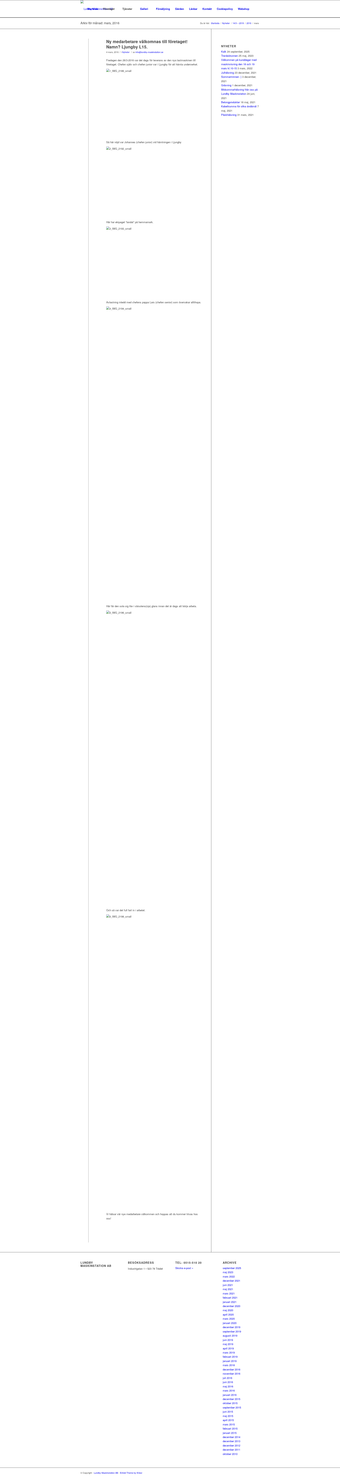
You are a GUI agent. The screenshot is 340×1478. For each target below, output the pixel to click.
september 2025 (232, 1268)
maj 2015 (228, 1416)
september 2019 (232, 1331)
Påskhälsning (229, 115)
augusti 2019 (230, 1335)
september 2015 (232, 1407)
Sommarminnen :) (231, 77)
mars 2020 (229, 1318)
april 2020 (228, 1314)
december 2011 (231, 1449)
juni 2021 (228, 1285)
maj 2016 (228, 1386)
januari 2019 (230, 1361)
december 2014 (231, 1437)
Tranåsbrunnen (229, 56)
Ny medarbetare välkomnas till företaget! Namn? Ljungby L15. (147, 44)
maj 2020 (228, 1310)
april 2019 (228, 1348)
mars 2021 (229, 1293)
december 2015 (231, 1399)
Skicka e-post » (184, 1268)
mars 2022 (229, 1276)
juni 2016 (228, 1382)
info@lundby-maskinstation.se (149, 52)
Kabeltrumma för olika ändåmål (239, 106)
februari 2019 (230, 1356)
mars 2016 (229, 1390)
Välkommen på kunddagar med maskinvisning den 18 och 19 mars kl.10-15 (239, 64)
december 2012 (231, 1445)
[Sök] (256, 9)
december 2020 (231, 1306)
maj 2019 (228, 1344)
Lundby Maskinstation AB (106, 1472)
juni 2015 (228, 1411)
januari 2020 (230, 1323)
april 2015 (228, 1420)
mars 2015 (229, 1424)
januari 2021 (230, 1302)
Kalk (223, 51)
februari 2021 (230, 1297)
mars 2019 (229, 1352)
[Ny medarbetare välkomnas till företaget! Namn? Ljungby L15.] (88, 48)
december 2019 (231, 1327)
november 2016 (231, 1373)
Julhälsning (227, 72)
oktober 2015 (230, 1403)
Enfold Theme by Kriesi (131, 1472)
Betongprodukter (230, 102)
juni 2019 (228, 1340)
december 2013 (231, 1441)
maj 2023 (228, 1272)
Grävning (226, 85)
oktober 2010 (230, 1454)
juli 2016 (227, 1378)
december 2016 (231, 1369)
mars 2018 (229, 1365)
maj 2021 (228, 1289)
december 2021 (231, 1280)
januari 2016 (230, 1395)
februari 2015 (230, 1428)
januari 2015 (230, 1433)
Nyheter (126, 52)
